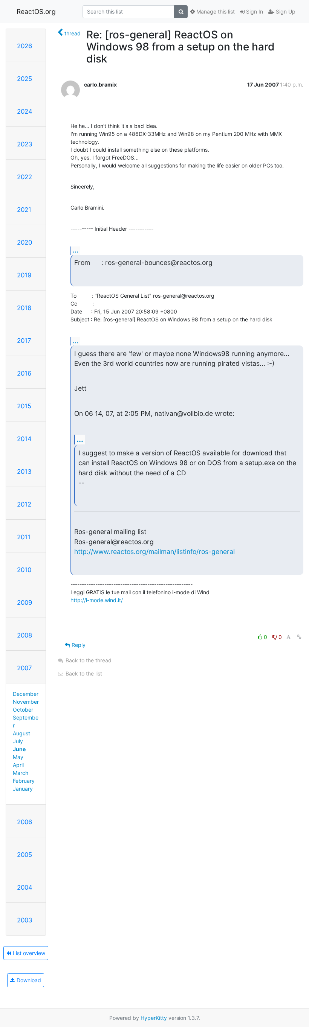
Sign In (254, 11)
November (26, 701)
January (23, 788)
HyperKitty (154, 1018)
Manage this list (215, 11)
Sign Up (284, 11)
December (25, 694)
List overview (28, 953)
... (75, 250)
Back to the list (83, 673)
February (24, 780)
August (21, 733)
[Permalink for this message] (299, 637)
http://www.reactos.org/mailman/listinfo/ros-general (154, 551)
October (23, 709)
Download (28, 980)
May (18, 757)
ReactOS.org (36, 11)
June (19, 749)
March (20, 773)
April (18, 765)
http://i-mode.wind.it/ (96, 600)
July (18, 741)
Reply (78, 645)
